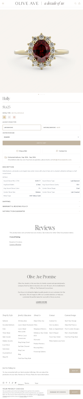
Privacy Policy (23, 396)
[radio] (4, 117)
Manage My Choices (58, 392)
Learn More (41, 302)
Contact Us (63, 151)
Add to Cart (41, 143)
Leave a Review (15, 244)
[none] (13, 113)
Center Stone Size (8, 133)
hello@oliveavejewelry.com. (62, 160)
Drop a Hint (23, 151)
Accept (75, 392)
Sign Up (75, 371)
